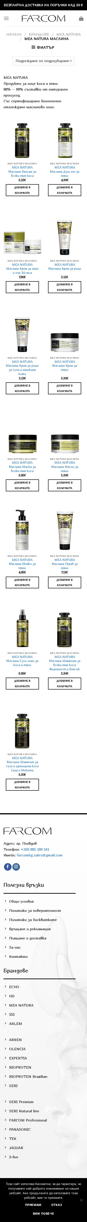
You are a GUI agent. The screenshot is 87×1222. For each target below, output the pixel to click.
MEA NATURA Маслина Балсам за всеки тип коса (22, 171)
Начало (14, 34)
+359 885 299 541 (34, 849)
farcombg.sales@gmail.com (40, 855)
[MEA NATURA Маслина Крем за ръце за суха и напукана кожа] (22, 331)
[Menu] (6, 18)
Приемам (33, 1205)
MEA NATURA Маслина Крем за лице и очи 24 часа (22, 269)
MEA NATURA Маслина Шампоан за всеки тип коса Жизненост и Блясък (64, 663)
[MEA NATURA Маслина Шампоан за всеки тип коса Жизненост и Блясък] (65, 626)
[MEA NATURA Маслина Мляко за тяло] (22, 529)
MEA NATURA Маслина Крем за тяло (64, 366)
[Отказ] (81, 1201)
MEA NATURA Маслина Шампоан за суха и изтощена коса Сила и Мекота (22, 764)
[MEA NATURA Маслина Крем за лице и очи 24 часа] (22, 234)
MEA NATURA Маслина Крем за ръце (64, 267)
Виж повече (43, 1213)
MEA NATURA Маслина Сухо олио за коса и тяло (22, 661)
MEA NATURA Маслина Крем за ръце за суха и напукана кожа (22, 368)
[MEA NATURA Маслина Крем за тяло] (65, 331)
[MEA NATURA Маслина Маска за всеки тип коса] (22, 432)
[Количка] (81, 18)
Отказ (56, 1205)
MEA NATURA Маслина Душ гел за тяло (64, 171)
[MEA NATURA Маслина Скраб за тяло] (65, 529)
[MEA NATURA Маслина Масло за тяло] (65, 432)
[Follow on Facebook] (8, 867)
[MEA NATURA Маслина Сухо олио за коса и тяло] (22, 626)
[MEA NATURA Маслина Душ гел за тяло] (65, 137)
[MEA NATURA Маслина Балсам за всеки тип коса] (22, 137)
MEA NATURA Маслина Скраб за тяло (65, 564)
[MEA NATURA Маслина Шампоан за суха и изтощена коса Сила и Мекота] (22, 727)
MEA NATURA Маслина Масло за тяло (64, 466)
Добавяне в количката (22, 190)
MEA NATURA (68, 34)
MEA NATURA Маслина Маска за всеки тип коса (22, 466)
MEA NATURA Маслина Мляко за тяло (22, 564)
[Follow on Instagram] (16, 867)
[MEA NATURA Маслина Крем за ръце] (65, 234)
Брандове (39, 34)
